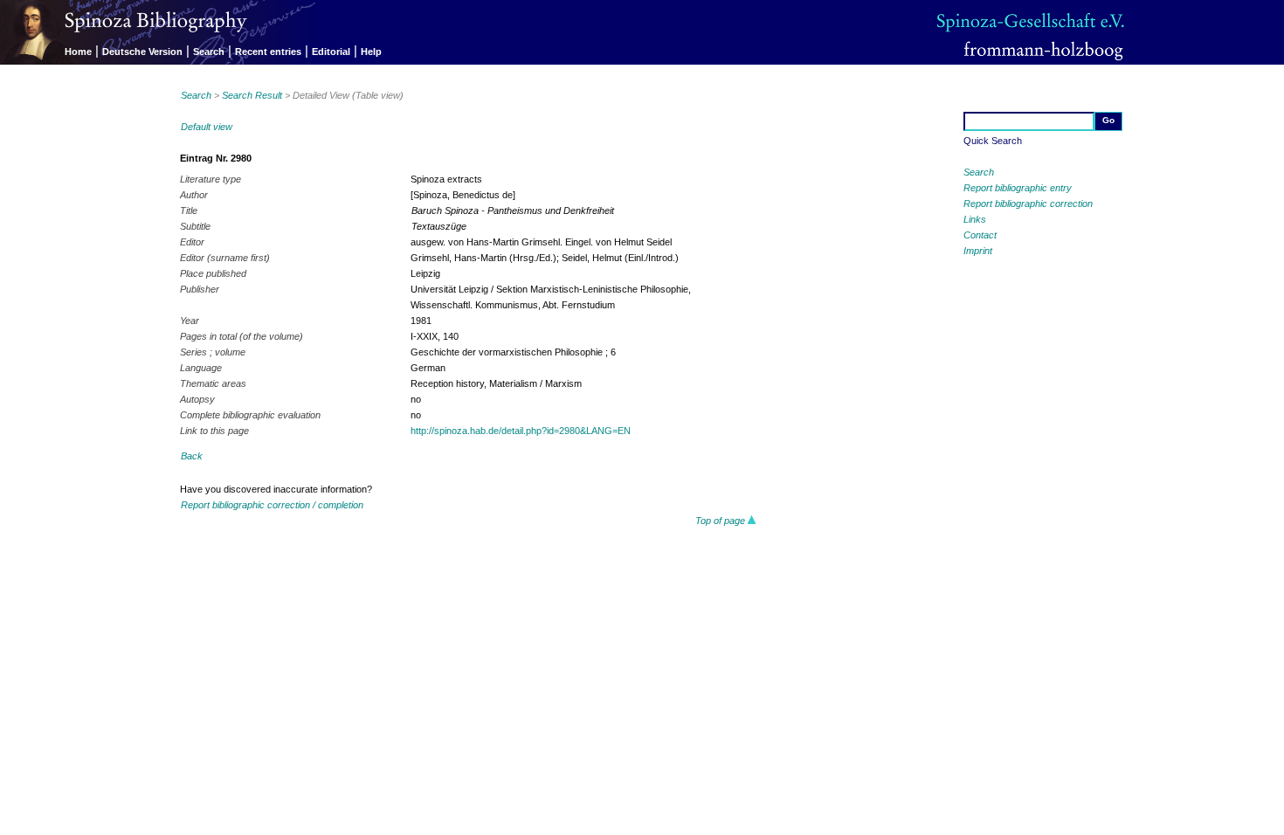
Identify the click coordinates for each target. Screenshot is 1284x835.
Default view (206, 126)
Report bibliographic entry (1017, 188)
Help (371, 51)
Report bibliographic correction (1028, 203)
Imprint (977, 250)
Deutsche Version (142, 51)
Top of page (721, 520)
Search (208, 51)
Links (974, 219)
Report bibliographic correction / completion (272, 505)
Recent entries (268, 51)
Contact (980, 235)
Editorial (331, 51)
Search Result (252, 95)
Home (78, 51)
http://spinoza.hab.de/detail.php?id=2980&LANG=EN (521, 430)
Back (192, 456)
